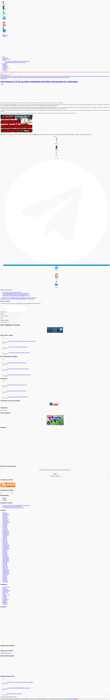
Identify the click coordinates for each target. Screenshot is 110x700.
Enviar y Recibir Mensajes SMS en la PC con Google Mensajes (15, 294)
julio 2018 (5, 576)
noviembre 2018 (6, 571)
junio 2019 (5, 564)
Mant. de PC (5, 63)
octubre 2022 (5, 520)
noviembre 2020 (6, 546)
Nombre (2, 313)
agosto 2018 (5, 574)
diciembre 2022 (6, 519)
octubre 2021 (5, 533)
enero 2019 (5, 569)
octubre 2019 (5, 560)
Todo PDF (5, 598)
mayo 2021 (5, 539)
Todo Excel (5, 597)
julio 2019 (5, 563)
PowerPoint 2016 (6, 595)
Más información (71, 698)
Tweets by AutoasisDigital (5, 653)
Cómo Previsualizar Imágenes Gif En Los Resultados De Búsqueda (16, 293)
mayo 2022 (5, 526)
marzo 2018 (5, 580)
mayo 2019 (5, 565)
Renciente (5, 498)
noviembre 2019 (6, 558)
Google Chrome (4, 78)
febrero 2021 (5, 542)
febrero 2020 (5, 556)
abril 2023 (5, 516)
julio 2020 (5, 550)
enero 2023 (5, 518)
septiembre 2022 (6, 522)
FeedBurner (57, 476)
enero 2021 (5, 543)
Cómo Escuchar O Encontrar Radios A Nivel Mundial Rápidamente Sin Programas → (17, 298)
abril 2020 (5, 554)
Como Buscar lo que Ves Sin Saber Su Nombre (12, 292)
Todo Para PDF (6, 68)
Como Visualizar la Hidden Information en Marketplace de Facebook (16, 295)
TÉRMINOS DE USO (5, 35)
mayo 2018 (5, 578)
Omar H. (2, 84)
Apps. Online (5, 57)
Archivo (4, 499)
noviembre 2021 (6, 532)
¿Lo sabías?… (5, 70)
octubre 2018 (5, 572)
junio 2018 (5, 577)
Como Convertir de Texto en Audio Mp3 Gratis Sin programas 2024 (16, 505)
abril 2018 (5, 579)
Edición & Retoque (6, 59)
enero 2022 (5, 530)
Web (1, 318)
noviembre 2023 (6, 514)
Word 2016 (5, 604)
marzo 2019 (5, 566)
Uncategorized (6, 599)
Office (4, 60)
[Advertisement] (34, 47)
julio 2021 (5, 537)
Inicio (3, 34)
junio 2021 (5, 538)
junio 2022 (5, 525)
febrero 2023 (5, 517)
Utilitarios (5, 64)
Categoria (5, 500)
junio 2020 (5, 551)
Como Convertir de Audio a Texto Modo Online (12, 506)
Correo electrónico (4, 316)
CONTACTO (4, 36)
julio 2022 (5, 524)
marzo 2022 (5, 528)
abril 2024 (5, 512)
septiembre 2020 (6, 548)
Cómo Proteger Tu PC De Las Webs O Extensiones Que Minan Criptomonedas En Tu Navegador (39, 81)
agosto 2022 (5, 523)
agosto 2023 (5, 515)
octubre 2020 (5, 547)
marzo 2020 (5, 555)
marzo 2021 (5, 541)
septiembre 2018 (6, 573)
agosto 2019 (5, 562)
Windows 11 (5, 67)
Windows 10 (5, 66)
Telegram (4, 596)
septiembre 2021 (6, 534)
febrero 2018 (5, 581)
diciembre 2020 (6, 545)
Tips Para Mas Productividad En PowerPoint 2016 (15, 62)
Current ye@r (3, 322)
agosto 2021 (5, 535)
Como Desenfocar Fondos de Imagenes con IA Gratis (13, 507)
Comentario (3, 311)
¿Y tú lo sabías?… (6, 587)
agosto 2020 (5, 549)
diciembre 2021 (6, 531)
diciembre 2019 (6, 557)
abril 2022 (5, 527)
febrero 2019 (5, 568)
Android (4, 69)
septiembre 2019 (6, 561)
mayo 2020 (5, 553)
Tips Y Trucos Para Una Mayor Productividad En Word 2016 (17, 61)
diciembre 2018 (6, 570)
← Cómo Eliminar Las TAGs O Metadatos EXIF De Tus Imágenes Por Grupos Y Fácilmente (18, 297)
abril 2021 (5, 540)
